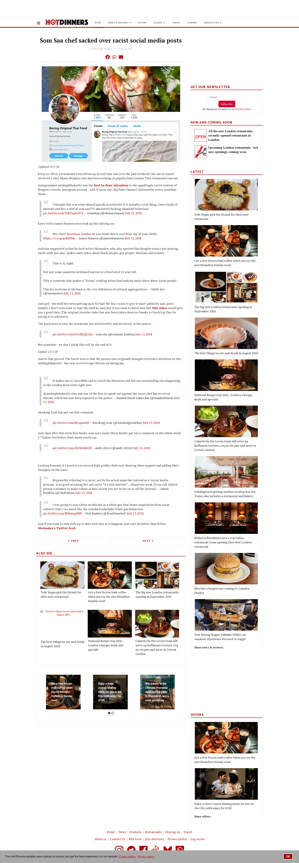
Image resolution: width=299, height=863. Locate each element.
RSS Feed (135, 839)
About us (100, 839)
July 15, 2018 (151, 423)
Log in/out (198, 839)
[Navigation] (38, 23)
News (122, 832)
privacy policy (243, 109)
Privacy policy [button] (146, 856)
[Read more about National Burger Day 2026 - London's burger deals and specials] (109, 623)
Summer (192, 22)
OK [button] (288, 856)
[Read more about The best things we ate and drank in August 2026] (63, 624)
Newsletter (211, 22)
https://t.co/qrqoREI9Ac (59, 238)
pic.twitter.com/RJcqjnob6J (71, 423)
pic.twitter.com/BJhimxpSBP (62, 513)
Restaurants (153, 832)
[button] (100, 57)
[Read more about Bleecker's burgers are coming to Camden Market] (226, 568)
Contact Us (117, 839)
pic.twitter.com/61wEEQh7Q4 (72, 334)
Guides (158, 22)
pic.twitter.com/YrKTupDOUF (63, 213)
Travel (176, 22)
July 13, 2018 (72, 293)
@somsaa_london (79, 234)
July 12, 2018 (133, 213)
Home (98, 22)
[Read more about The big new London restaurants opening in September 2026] (157, 575)
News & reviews (118, 22)
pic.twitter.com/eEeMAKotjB (72, 448)
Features (136, 832)
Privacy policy (177, 839)
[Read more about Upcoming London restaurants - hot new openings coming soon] (200, 152)
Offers (142, 22)
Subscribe (227, 104)
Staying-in (172, 832)
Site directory (154, 839)
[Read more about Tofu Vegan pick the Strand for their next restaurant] (62, 575)
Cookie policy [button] (127, 856)
